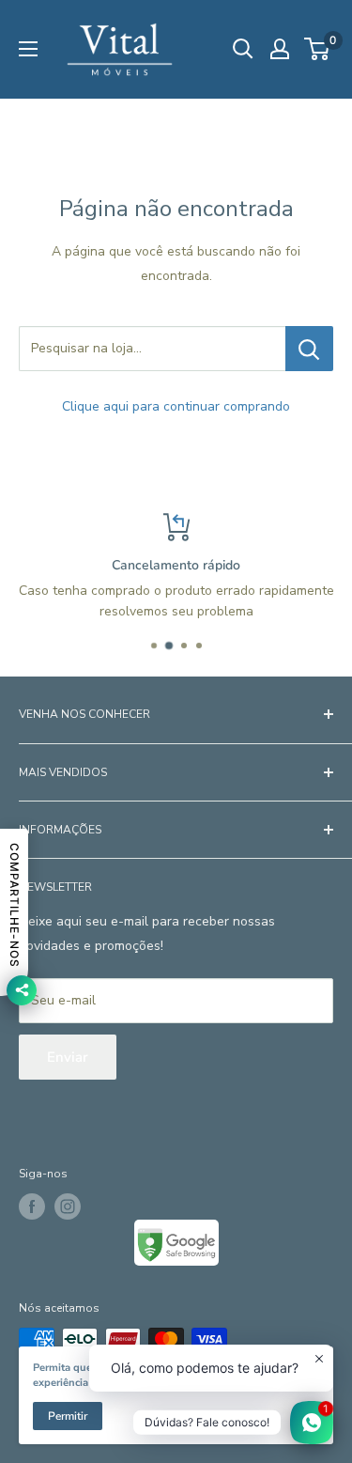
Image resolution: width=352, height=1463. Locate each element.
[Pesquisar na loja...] (309, 348)
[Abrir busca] (243, 49)
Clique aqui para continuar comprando (176, 406)
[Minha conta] (279, 49)
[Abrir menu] (28, 48)
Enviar (67, 1057)
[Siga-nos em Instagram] (67, 1206)
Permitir (67, 1416)
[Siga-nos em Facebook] (32, 1206)
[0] (317, 49)
